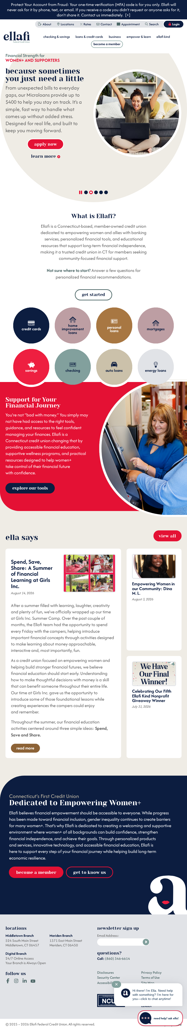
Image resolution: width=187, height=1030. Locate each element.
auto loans (114, 370)
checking (72, 370)
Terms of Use (150, 977)
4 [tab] (101, 192)
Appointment (130, 24)
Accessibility (106, 982)
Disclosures (105, 972)
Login (175, 24)
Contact (106, 24)
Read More (25, 748)
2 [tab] (91, 192)
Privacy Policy (151, 972)
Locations (67, 24)
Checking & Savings (56, 36)
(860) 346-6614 (117, 958)
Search (154, 24)
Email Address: (108, 935)
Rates (87, 24)
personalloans (114, 329)
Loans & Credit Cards (89, 36)
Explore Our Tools (30, 488)
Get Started (93, 294)
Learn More (43, 156)
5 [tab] (106, 192)
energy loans (155, 370)
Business (115, 36)
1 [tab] (86, 192)
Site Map (147, 982)
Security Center (108, 977)
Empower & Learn (139, 36)
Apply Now (45, 144)
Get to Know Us (89, 872)
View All (167, 536)
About (47, 24)
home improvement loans (73, 329)
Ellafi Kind (163, 36)
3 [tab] (96, 192)
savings (31, 370)
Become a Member (107, 43)
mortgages (156, 329)
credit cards (31, 329)
